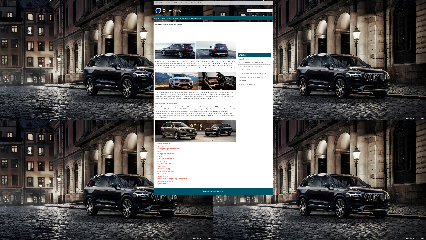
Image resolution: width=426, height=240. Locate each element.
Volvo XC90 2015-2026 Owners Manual (166, 103)
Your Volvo (160, 146)
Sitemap (192, 3)
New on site (243, 81)
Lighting (159, 156)
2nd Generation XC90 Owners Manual (251, 63)
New (181, 3)
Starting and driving (163, 169)
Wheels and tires (162, 176)
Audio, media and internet (165, 171)
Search (199, 3)
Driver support (161, 166)
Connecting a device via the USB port (251, 77)
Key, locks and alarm (164, 164)
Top (186, 3)
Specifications (162, 184)
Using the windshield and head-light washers (253, 73)
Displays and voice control (165, 154)
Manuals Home (244, 59)
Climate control (162, 161)
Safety (159, 151)
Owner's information (163, 144)
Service (175, 3)
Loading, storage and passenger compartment (172, 179)
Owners (168, 3)
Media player (161, 174)
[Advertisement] (195, 33)
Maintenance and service (165, 181)
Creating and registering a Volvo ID (168, 149)
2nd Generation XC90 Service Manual (251, 66)
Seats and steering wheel (165, 159)
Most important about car (247, 84)
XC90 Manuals (158, 3)
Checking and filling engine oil (248, 70)
